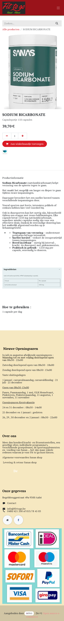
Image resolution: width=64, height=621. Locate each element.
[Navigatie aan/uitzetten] (58, 7)
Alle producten (10, 29)
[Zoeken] (57, 23)
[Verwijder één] (6, 136)
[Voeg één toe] (22, 136)
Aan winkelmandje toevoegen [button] (26, 144)
